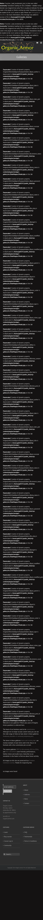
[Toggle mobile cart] (37, 43)
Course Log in (8, 841)
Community (7, 845)
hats (34, 740)
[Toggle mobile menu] (41, 43)
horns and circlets (26, 740)
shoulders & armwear (16, 736)
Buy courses (8, 837)
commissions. (31, 729)
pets (31, 736)
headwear (6, 736)
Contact (26, 803)
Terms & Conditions (30, 841)
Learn (6, 832)
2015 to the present (22, 749)
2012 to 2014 (34, 749)
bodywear (27, 736)
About (26, 790)
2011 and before (11, 752)
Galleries (27, 794)
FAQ (25, 832)
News (26, 799)
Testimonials (28, 837)
